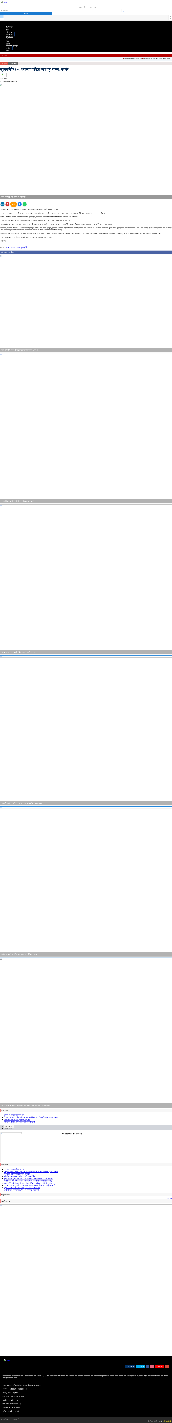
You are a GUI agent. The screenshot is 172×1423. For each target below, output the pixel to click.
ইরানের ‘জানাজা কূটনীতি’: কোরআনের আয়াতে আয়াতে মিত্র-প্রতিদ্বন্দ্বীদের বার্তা (29, 1185)
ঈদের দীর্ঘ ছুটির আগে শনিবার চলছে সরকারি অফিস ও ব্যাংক (19, 350)
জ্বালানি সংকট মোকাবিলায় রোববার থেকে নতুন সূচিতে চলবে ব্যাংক (21, 803)
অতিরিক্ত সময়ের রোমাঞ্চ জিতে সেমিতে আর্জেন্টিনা (19, 1122)
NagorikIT (167, 1421)
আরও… (8, 50)
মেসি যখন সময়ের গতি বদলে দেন (109, 58)
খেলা (7, 39)
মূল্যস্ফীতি (24, 247)
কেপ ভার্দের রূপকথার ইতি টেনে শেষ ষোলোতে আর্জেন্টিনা (21, 1190)
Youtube (160, 1366)
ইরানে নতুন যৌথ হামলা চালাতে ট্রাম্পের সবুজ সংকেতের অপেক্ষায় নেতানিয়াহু (28, 1181)
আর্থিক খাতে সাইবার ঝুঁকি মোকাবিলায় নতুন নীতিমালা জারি (19, 954)
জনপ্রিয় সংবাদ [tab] (8, 1128)
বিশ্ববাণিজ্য (9, 37)
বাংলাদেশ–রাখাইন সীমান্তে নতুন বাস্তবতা (17, 1119)
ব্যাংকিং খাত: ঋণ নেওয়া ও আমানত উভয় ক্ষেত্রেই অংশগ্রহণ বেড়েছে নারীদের (25, 1105)
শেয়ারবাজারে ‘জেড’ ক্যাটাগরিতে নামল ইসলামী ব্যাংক (18, 652)
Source (169, 1198)
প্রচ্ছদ (5, 64)
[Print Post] (2, 204)
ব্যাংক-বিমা (9, 32)
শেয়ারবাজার (9, 34)
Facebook (131, 1366)
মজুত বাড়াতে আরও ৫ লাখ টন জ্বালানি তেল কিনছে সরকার (22, 1188)
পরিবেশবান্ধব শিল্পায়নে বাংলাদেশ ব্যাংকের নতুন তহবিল (18, 501)
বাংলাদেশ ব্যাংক (15, 247)
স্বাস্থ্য (8, 44)
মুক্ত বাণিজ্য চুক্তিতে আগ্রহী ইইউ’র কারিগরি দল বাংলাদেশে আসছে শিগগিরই (28, 1178)
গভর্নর (7, 247)
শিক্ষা (7, 41)
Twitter (141, 1366)
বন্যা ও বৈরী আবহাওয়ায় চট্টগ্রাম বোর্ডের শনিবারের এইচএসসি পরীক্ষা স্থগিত (28, 1183)
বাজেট (7, 30)
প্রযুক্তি (8, 48)
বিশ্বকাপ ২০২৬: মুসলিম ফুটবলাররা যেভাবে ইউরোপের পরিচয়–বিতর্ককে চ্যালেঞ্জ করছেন (143, 58)
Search (25, 13)
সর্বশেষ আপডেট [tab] (9, 1126)
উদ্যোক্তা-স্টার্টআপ (12, 46)
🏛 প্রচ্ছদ (9, 27)
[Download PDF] (7, 204)
